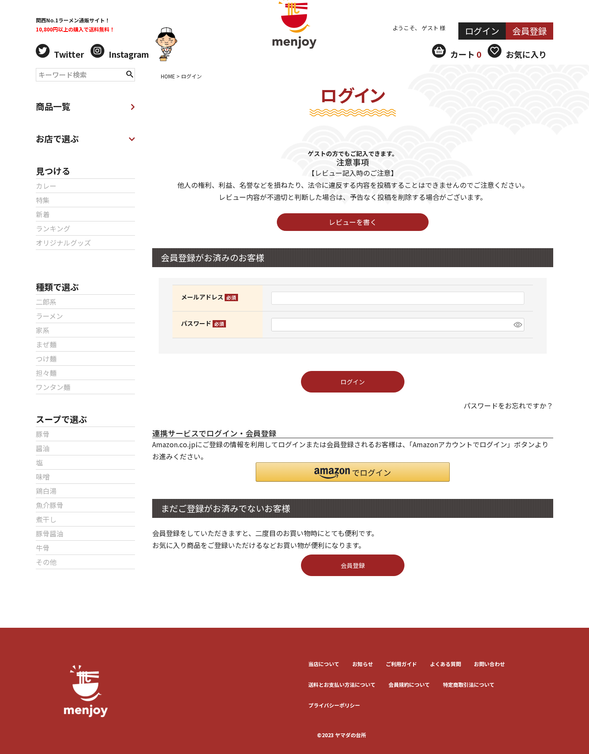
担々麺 (46, 373)
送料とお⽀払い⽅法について (342, 684)
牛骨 (43, 547)
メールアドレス (207, 297)
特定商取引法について (469, 684)
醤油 (43, 448)
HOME (168, 76)
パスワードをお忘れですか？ (508, 405)
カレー (46, 186)
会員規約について (409, 684)
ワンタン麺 (53, 387)
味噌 (43, 476)
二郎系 (46, 301)
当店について (323, 663)
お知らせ (362, 663)
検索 (130, 73)
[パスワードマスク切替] (517, 324)
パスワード (201, 323)
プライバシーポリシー (334, 705)
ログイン (482, 31)
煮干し (46, 519)
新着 (43, 214)
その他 (46, 562)
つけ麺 (46, 358)
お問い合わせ (489, 663)
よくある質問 (445, 663)
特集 (43, 200)
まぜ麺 (46, 344)
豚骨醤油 (49, 533)
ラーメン (49, 316)
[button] (353, 472)
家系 (43, 330)
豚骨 (43, 434)
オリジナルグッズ (63, 242)
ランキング (53, 228)
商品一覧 (53, 106)
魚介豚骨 (49, 505)
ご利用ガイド (401, 663)
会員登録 (529, 31)
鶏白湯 (46, 491)
